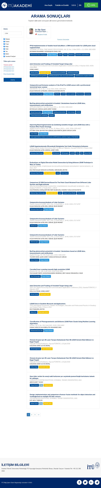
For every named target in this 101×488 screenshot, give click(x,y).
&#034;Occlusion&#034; (58, 72)
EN (80, 5)
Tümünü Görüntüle (63, 39)
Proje (7, 44)
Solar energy (71, 112)
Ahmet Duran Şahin (36, 112)
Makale (8, 39)
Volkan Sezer (34, 403)
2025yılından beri (9, 69)
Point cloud (80, 94)
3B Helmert (56, 153)
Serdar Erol (34, 225)
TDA (77, 153)
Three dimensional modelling (39, 115)
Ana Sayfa (48, 5)
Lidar (57, 173)
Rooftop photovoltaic (59, 112)
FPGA (65, 54)
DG (82, 153)
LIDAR (60, 54)
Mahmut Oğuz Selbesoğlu (38, 193)
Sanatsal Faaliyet (10, 56)
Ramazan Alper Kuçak (37, 94)
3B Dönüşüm (65, 153)
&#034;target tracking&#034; (39, 76)
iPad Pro (57, 94)
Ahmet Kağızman (35, 349)
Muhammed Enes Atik (37, 330)
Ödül (7, 49)
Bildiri (7, 54)
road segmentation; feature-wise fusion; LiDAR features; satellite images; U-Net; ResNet (55, 137)
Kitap (7, 46)
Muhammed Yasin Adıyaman (38, 54)
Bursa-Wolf (88, 153)
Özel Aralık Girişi (9, 74)
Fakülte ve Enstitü (62, 5)
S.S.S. (74, 5)
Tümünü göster (8, 65)
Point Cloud (64, 173)
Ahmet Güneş (34, 72)
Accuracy (87, 94)
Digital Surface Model (69, 193)
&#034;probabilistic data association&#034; (61, 76)
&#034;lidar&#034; (73, 72)
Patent (7, 41)
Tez (7, 51)
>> (38, 414)
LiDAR (63, 94)
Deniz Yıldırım (34, 260)
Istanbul (51, 115)
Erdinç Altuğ (34, 367)
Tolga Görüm (34, 385)
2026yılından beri (9, 67)
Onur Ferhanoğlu (35, 276)
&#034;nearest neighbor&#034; (84, 76)
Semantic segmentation (82, 54)
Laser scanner (71, 94)
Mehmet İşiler (34, 242)
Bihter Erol (33, 312)
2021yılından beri (9, 71)
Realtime (71, 54)
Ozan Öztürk (34, 133)
